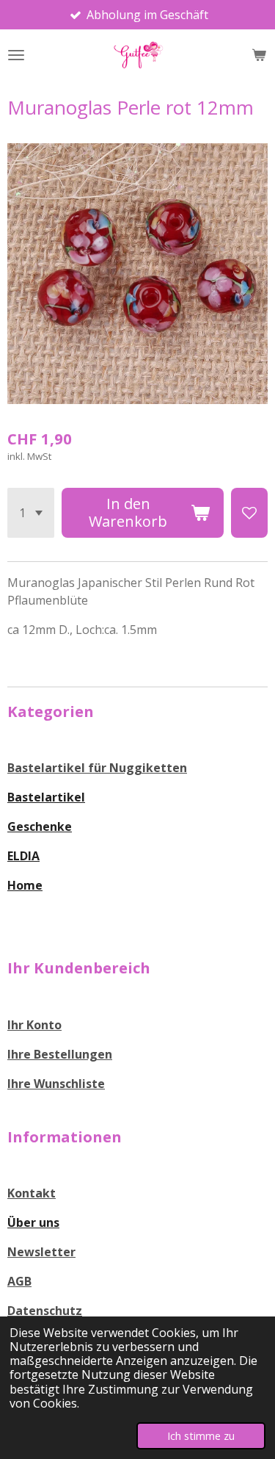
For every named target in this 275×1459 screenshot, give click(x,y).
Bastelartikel (46, 797)
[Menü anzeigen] (16, 55)
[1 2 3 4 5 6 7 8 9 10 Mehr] (30, 513)
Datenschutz (44, 1311)
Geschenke (39, 826)
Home (25, 885)
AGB (19, 1281)
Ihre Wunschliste (56, 1084)
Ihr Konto (34, 1025)
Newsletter (41, 1252)
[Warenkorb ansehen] (259, 55)
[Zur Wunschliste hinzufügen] (249, 513)
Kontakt (31, 1193)
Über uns (33, 1222)
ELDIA (23, 856)
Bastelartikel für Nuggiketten (97, 768)
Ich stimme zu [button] (201, 1436)
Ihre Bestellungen (59, 1054)
